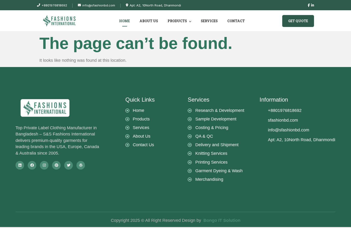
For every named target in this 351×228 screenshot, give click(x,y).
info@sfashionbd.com (98, 5)
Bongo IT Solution (221, 220)
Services (209, 21)
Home (124, 21)
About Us (148, 21)
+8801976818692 (54, 5)
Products (178, 21)
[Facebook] (32, 165)
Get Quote (298, 21)
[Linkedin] (20, 165)
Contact (236, 21)
